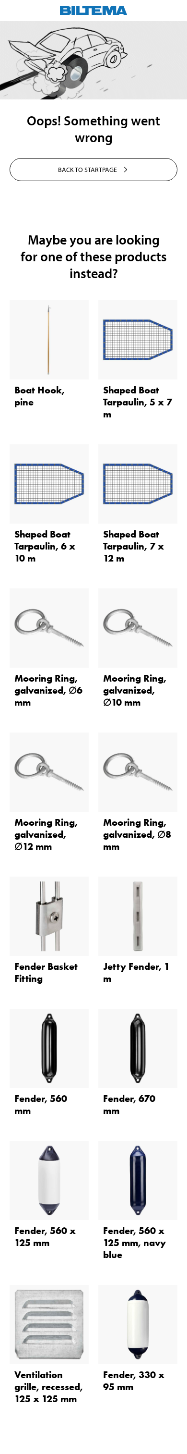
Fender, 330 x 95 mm (133, 1380)
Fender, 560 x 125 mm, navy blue (134, 1242)
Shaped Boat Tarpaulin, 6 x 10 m (44, 546)
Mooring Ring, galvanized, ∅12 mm (46, 834)
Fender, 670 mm (129, 1104)
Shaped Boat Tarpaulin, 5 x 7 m (137, 402)
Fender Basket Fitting (46, 972)
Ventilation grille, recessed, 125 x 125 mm (48, 1386)
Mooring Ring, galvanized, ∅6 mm (48, 690)
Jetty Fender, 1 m (136, 972)
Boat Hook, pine (39, 396)
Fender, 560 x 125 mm (45, 1236)
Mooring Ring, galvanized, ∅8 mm (137, 834)
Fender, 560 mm (40, 1104)
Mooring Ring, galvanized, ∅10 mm (134, 690)
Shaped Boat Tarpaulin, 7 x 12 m (133, 546)
